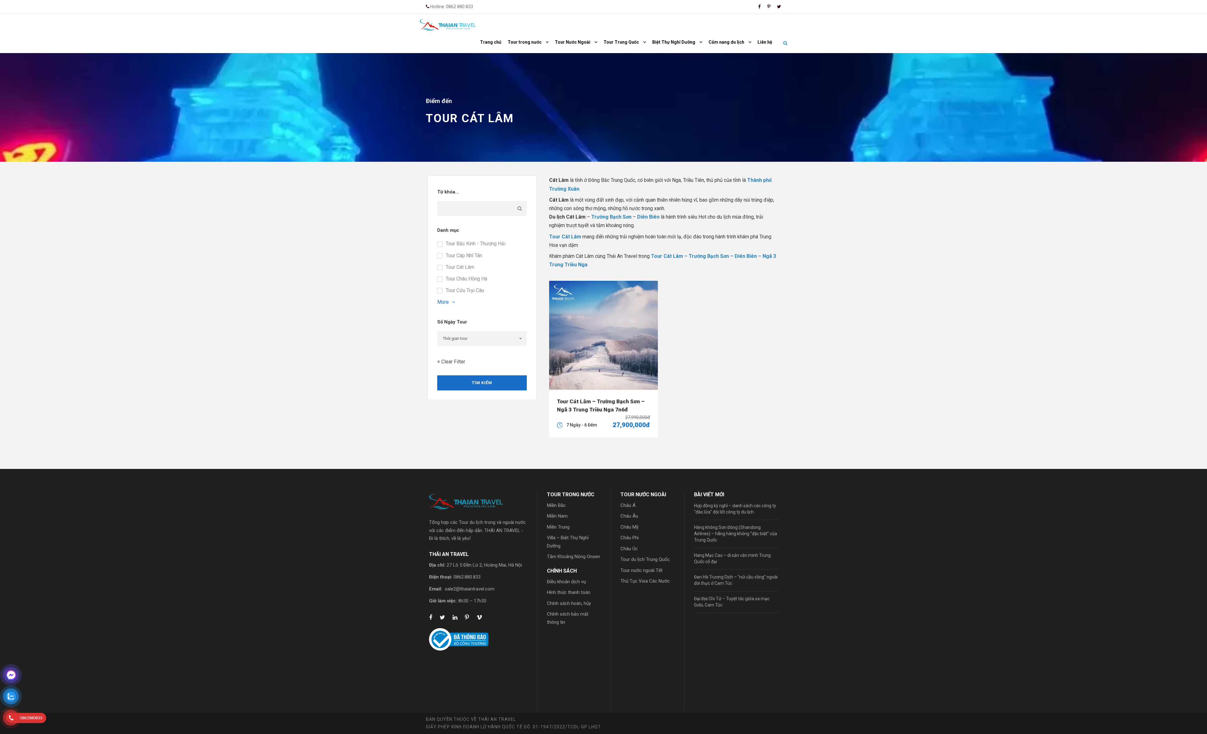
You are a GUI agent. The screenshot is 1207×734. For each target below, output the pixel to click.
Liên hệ (765, 42)
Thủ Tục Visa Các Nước (645, 581)
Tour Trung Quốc (621, 42)
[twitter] (779, 6)
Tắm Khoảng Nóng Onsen (573, 556)
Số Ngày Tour (452, 322)
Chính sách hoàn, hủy (569, 603)
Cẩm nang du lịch (726, 42)
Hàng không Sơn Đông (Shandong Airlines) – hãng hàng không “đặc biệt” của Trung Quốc (735, 533)
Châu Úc (629, 549)
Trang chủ (490, 42)
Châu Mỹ (629, 527)
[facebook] (759, 6)
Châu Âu (629, 516)
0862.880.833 (467, 577)
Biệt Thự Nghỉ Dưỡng (673, 42)
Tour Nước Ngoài (572, 42)
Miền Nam (557, 516)
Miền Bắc (556, 505)
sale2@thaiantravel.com (469, 589)
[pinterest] (768, 6)
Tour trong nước (525, 42)
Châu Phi (629, 538)
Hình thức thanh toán (568, 592)
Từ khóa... (448, 192)
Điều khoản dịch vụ (566, 581)
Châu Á (628, 505)
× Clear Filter (451, 362)
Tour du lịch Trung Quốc (645, 559)
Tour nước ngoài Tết (641, 570)
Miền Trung (558, 527)
